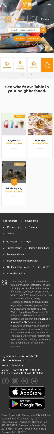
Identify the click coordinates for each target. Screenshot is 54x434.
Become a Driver (16, 254)
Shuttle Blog (31, 220)
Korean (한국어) (18, 322)
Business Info (9, 432)
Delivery (19, 19)
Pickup (45, 19)
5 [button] (36, 74)
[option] (7, 65)
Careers (32, 227)
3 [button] (27, 74)
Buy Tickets (43, 267)
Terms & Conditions (39, 248)
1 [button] (18, 74)
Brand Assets (10, 241)
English (44, 318)
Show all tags (28, 44)
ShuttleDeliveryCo (13, 360)
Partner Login (14, 227)
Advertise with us (16, 273)
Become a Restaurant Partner (22, 260)
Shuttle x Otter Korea (18, 267)
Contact (11, 233)
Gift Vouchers (10, 220)
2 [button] (22, 74)
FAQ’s (28, 241)
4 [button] (31, 74)
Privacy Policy (14, 248)
